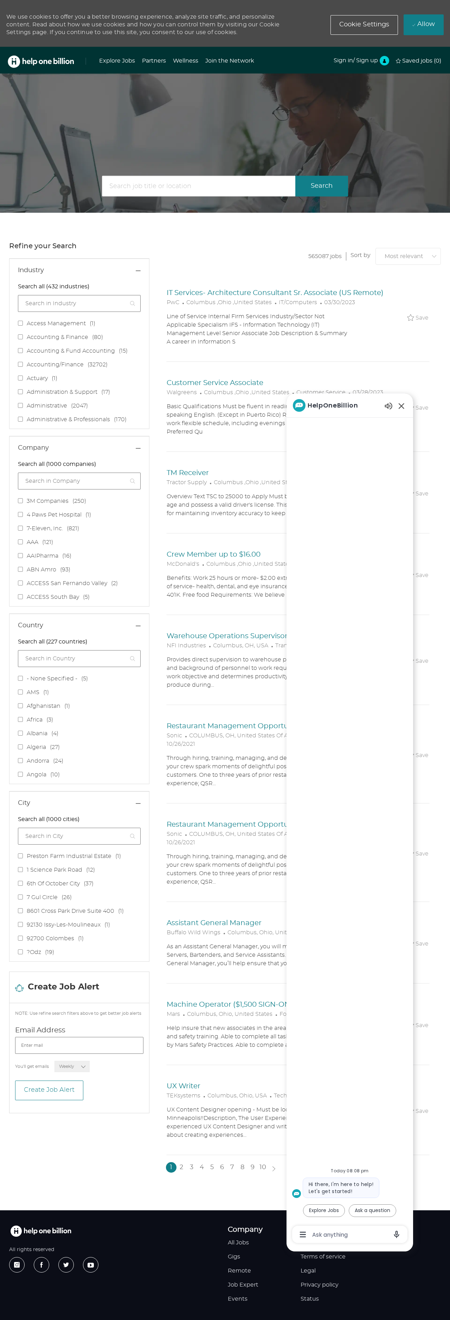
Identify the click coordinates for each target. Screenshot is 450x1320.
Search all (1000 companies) (57, 464)
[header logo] (40, 61)
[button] (364, 25)
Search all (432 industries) (53, 286)
